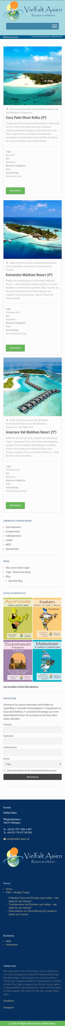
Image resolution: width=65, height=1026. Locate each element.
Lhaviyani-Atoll (44, 266)
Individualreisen (13, 535)
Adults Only (14, 262)
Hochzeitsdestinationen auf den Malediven (26, 423)
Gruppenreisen (13, 531)
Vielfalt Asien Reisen (40, 36)
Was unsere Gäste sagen (18, 567)
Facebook (8, 1000)
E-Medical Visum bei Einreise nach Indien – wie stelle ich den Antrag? (33, 899)
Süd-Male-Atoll (26, 427)
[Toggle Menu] (54, 26)
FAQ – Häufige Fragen (18, 892)
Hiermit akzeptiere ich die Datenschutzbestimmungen (31, 770)
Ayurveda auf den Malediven (34, 420)
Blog (8, 576)
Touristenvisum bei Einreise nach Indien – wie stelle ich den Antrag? (33, 906)
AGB (8, 941)
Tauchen (10, 269)
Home (9, 889)
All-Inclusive (15, 109)
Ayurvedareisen (13, 527)
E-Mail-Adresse (10, 747)
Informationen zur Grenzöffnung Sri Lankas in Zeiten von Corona (33, 912)
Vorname (7, 724)
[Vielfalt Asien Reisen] (32, 11)
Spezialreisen (12, 548)
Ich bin (6, 758)
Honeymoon (56, 36)
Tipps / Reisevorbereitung (18, 572)
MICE (8, 544)
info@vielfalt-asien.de (18, 839)
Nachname (8, 736)
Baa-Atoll (26, 109)
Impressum (12, 944)
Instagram (8, 1007)
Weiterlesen (15, 190)
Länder (9, 540)
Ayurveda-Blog (15, 580)
